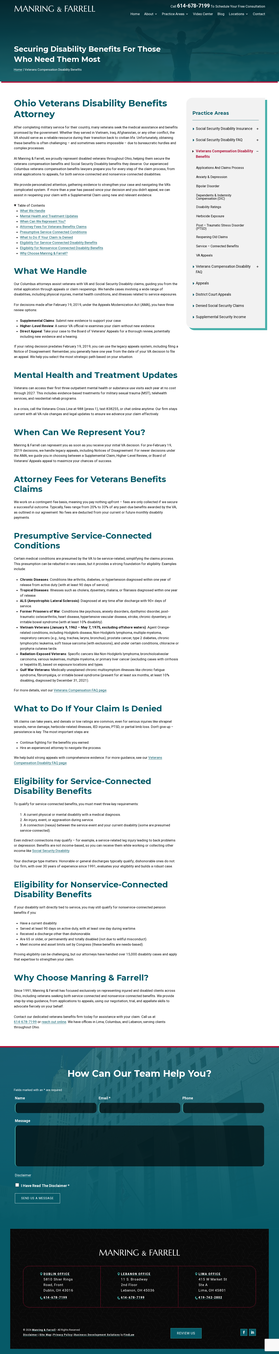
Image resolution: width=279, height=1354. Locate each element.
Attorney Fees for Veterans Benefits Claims (53, 227)
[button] (275, 1324)
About (148, 13)
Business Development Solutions (97, 1334)
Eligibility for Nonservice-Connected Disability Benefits (61, 248)
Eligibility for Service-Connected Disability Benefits (58, 243)
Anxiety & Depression (211, 177)
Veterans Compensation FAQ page (80, 690)
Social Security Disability (50, 851)
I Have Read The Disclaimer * (45, 1185)
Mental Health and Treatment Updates (49, 216)
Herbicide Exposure (210, 216)
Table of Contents (31, 205)
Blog (221, 13)
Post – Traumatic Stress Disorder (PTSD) (220, 227)
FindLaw (129, 1334)
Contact (259, 13)
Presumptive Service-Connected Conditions (53, 232)
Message (22, 1121)
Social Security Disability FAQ (219, 140)
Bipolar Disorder (207, 186)
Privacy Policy (62, 1334)
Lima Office (210, 1274)
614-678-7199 (193, 6)
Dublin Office (57, 1274)
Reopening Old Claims (212, 237)
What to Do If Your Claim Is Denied (46, 237)
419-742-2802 (210, 1297)
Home (135, 13)
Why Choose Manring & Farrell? (44, 253)
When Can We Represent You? (43, 221)
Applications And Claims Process (220, 167)
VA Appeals (204, 255)
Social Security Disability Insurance (224, 128)
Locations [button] (236, 13)
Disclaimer (23, 1175)
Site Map (45, 1334)
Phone (187, 1098)
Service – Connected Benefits (217, 246)
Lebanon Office (136, 1274)
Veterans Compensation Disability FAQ (223, 269)
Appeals (202, 283)
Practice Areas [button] (173, 13)
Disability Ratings (208, 207)
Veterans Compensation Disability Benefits (224, 154)
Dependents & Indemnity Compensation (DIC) (213, 197)
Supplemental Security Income (221, 317)
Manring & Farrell (44, 1329)
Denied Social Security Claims (220, 305)
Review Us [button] (186, 1333)
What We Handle (32, 211)
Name (20, 1098)
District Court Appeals (213, 294)
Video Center (203, 13)
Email (104, 1098)
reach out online (54, 1022)
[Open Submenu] (257, 128)
